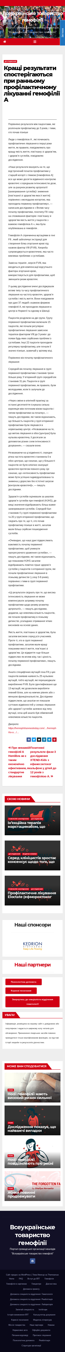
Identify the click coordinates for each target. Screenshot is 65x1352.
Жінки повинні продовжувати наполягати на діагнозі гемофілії (29, 1198)
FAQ (21, 1279)
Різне (10, 1090)
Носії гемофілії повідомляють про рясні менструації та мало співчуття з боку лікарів (30, 1165)
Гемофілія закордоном (19, 819)
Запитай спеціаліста (25, 1309)
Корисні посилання (21, 990)
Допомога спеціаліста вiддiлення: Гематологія (31, 1294)
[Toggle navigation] (35, 41)
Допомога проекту (31, 1289)
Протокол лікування (42, 1335)
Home (11, 1279)
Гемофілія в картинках (16, 1284)
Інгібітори (43, 1309)
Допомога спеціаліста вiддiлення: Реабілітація (31, 1299)
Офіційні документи (41, 1330)
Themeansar (53, 1275)
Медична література (42, 1320)
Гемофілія (49, 1279)
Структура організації (31, 1345)
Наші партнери (32, 965)
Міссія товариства (16, 1325)
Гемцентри (36, 1284)
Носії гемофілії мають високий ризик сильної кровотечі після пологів (30, 1098)
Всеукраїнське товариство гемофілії (32, 1235)
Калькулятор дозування (44, 1315)
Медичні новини (30, 854)
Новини (51, 1325)
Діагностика (51, 1284)
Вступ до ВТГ (34, 1279)
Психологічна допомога (23, 982)
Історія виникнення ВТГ (18, 1315)
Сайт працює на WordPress (18, 1275)
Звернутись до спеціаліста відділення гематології (32, 1001)
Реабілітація (44, 1340)
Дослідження (10, 61)
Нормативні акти (20, 1330)
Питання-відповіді (20, 1335)
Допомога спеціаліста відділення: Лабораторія (31, 1304)
